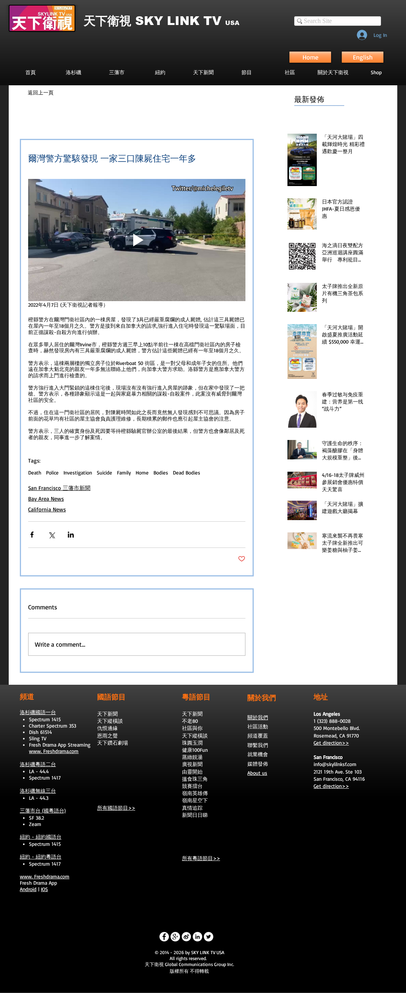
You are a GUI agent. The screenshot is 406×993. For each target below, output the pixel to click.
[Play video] (136, 240)
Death (34, 472)
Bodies (160, 472)
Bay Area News (46, 498)
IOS (44, 889)
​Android (28, 889)
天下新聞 (107, 714)
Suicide (104, 472)
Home (142, 472)
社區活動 (257, 726)
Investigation (77, 472)
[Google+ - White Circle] (175, 936)
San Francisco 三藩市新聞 (59, 487)
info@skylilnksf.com (335, 764)
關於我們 (257, 717)
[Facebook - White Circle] (164, 936)
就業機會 (257, 754)
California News (47, 509)
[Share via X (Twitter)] (51, 534)
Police (52, 472)
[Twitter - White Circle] (208, 936)
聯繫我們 (257, 745)
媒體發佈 (257, 764)
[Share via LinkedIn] (71, 534)
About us (257, 773)
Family (124, 472)
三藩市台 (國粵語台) (43, 810)
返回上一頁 (41, 92)
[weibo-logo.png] (186, 936)
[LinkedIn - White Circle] (197, 936)
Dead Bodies (186, 472)
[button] (246, 72)
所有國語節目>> (116, 808)
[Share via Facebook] (32, 534)
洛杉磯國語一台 (38, 712)
